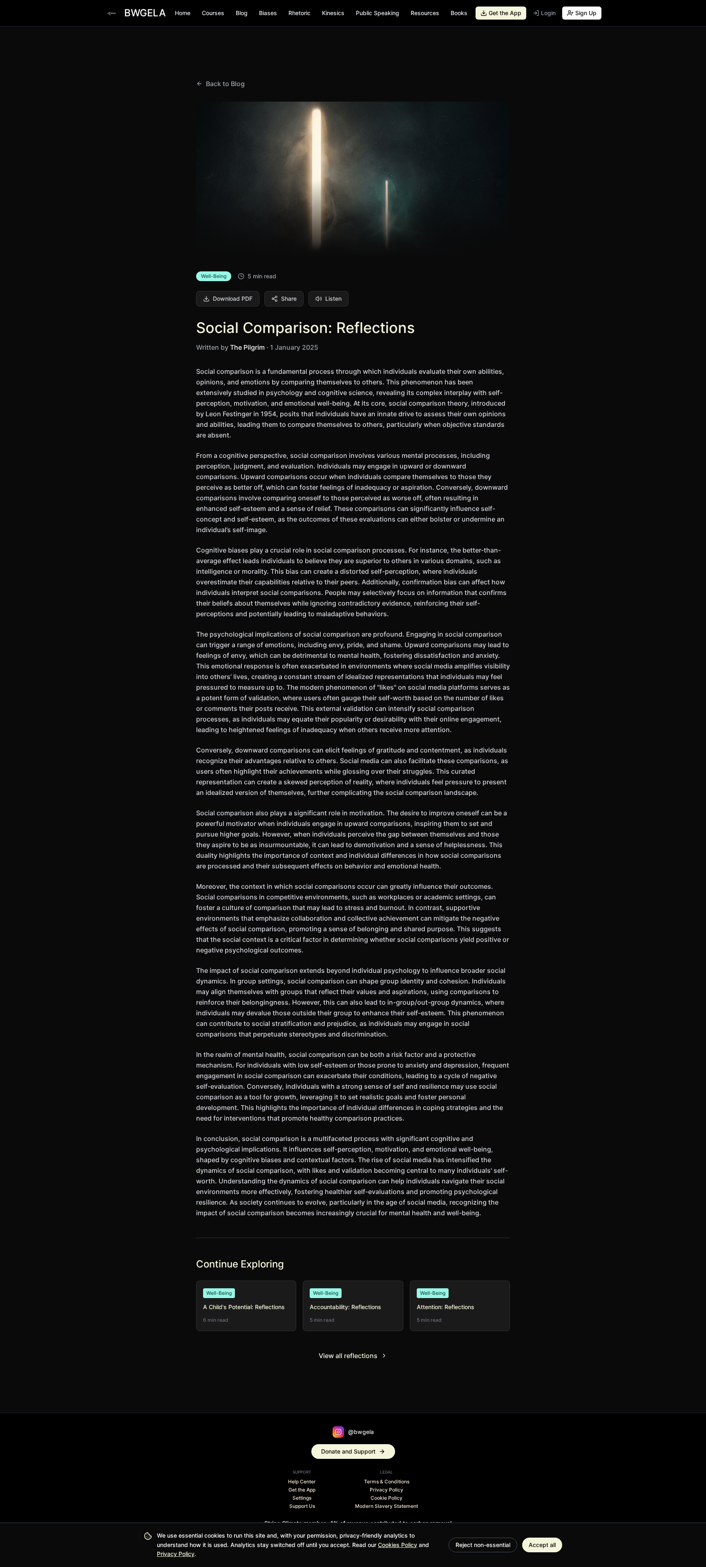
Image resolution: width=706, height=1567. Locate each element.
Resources (425, 12)
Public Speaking (377, 12)
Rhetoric (299, 12)
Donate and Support (348, 1451)
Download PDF (232, 298)
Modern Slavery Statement (386, 1506)
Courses (213, 12)
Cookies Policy (397, 1544)
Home (182, 12)
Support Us (302, 1506)
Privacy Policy (175, 1553)
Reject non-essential (483, 1544)
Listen (333, 298)
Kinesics (333, 12)
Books (459, 12)
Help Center (302, 1481)
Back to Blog (225, 84)
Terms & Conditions (386, 1481)
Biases (268, 12)
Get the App (301, 1490)
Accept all (542, 1544)
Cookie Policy (386, 1498)
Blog (242, 12)
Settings (302, 1498)
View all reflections (348, 1356)
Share (289, 298)
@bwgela (361, 1431)
